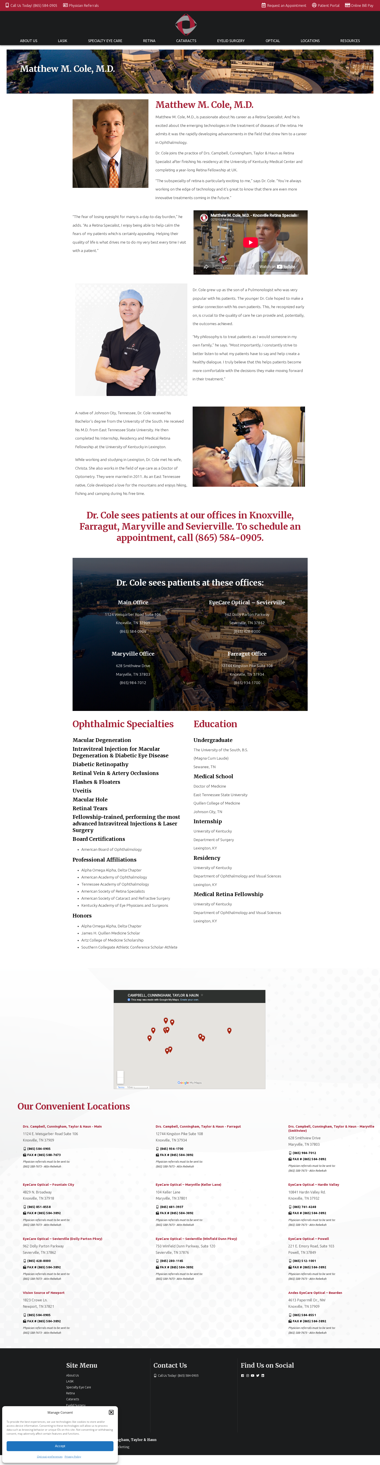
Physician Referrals (84, 5)
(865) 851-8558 (39, 1207)
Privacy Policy (73, 1456)
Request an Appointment (287, 5)
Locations (310, 41)
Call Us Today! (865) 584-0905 (34, 5)
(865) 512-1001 (304, 1261)
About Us (28, 41)
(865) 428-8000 (39, 1261)
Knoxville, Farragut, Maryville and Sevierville (186, 521)
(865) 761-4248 (304, 1207)
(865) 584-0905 (39, 1149)
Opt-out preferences (49, 1456)
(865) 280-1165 (171, 1261)
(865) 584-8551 (304, 1315)
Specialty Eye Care (105, 41)
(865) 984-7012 (304, 1153)
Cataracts (186, 41)
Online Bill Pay (362, 5)
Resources (350, 41)
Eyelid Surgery (231, 41)
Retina (149, 41)
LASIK (62, 41)
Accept (60, 1446)
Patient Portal (329, 5)
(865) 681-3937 (171, 1207)
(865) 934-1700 (171, 1149)
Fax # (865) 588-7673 (44, 1155)
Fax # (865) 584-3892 (177, 1155)
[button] (111, 1412)
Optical (273, 41)
